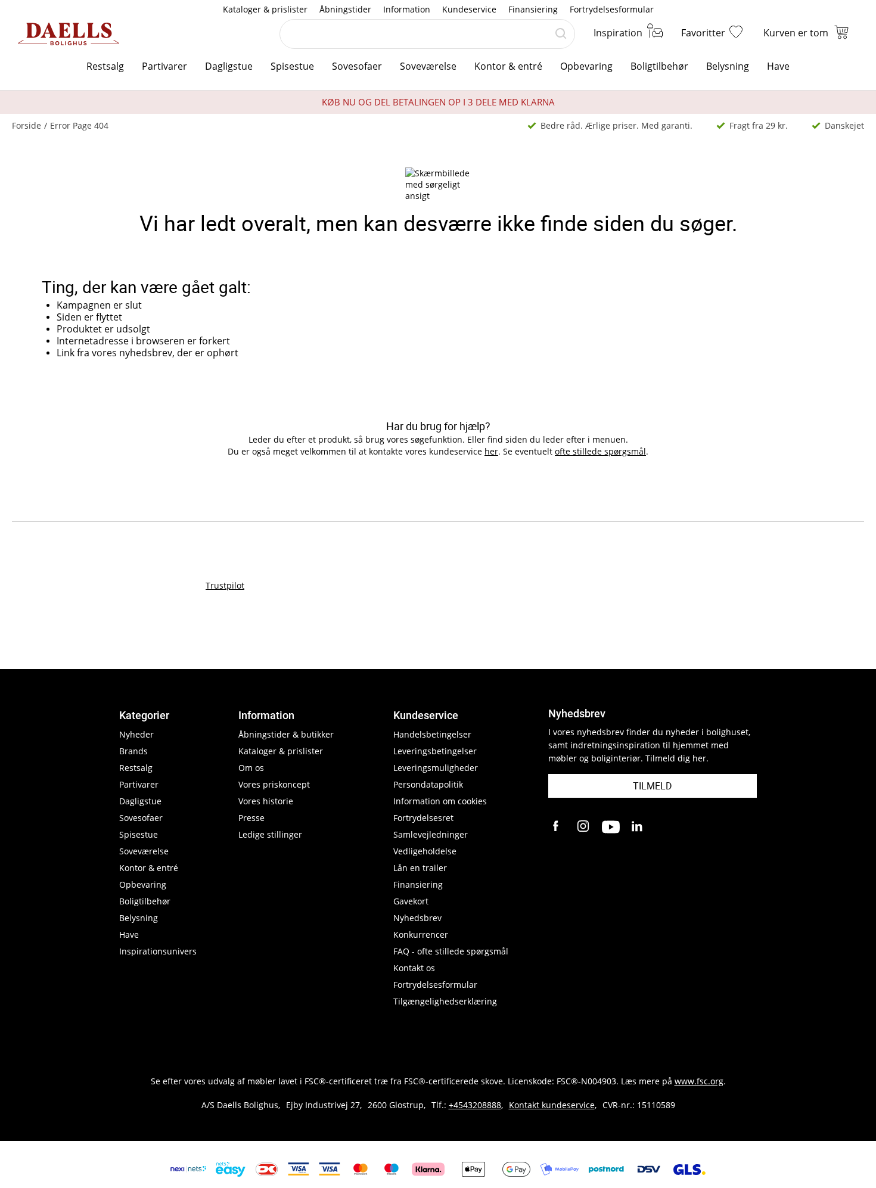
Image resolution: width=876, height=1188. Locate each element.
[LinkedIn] (638, 827)
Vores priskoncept (274, 784)
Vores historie (265, 801)
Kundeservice (469, 9)
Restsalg (105, 66)
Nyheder (136, 734)
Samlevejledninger (430, 834)
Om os (251, 767)
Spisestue (292, 66)
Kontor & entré (508, 66)
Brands (133, 751)
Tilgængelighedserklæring (445, 1001)
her (491, 451)
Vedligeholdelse (424, 851)
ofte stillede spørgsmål (600, 451)
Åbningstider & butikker (286, 734)
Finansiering (533, 9)
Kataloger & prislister (265, 9)
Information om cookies (440, 801)
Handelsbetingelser (432, 734)
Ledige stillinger (270, 834)
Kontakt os (414, 968)
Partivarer (164, 66)
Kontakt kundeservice (552, 1105)
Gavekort (410, 901)
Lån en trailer (420, 867)
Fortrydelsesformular (612, 9)
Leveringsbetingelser (435, 751)
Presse (251, 817)
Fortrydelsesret (423, 817)
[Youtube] (611, 827)
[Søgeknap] (560, 34)
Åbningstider (345, 9)
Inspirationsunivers (158, 951)
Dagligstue (229, 66)
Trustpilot (225, 585)
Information (406, 9)
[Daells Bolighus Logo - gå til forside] (68, 34)
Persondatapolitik (428, 784)
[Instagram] (584, 827)
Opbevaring (586, 66)
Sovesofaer (357, 66)
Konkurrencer (420, 934)
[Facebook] (557, 827)
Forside (26, 125)
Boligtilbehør (659, 66)
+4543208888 (475, 1105)
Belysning (727, 66)
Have (778, 66)
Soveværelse (428, 66)
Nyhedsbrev (417, 917)
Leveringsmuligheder (435, 767)
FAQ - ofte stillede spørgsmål (450, 951)
